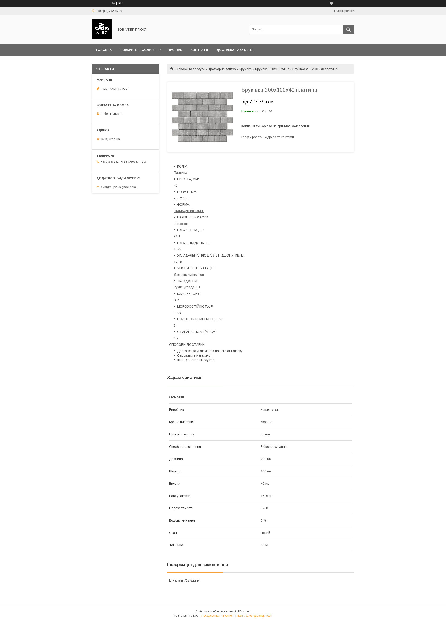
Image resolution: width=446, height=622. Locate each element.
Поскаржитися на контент (218, 615)
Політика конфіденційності (254, 615)
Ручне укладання (187, 287)
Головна (104, 50)
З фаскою (181, 224)
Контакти (199, 50)
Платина (180, 172)
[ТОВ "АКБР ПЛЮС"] (102, 38)
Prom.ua (244, 611)
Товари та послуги (137, 50)
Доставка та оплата (234, 50)
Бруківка (245, 69)
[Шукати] (348, 29)
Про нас (175, 50)
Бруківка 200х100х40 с (272, 69)
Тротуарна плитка (222, 69)
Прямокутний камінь (189, 211)
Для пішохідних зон (189, 274)
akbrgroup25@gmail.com (118, 187)
